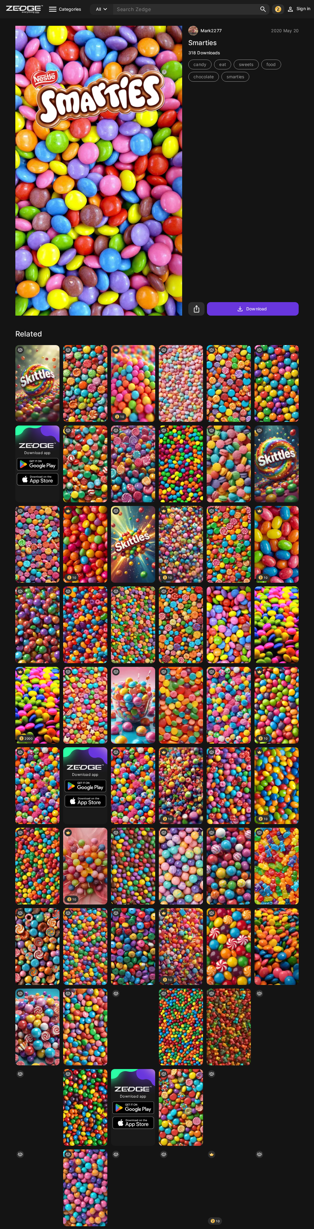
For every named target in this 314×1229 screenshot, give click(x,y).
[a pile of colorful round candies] (229, 1107)
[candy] (229, 383)
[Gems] (277, 946)
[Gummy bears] (133, 1027)
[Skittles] (181, 464)
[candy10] (133, 705)
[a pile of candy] (85, 464)
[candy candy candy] (133, 624)
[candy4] (37, 1027)
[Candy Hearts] (181, 383)
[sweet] (229, 624)
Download (256, 308)
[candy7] (37, 624)
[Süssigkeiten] (229, 464)
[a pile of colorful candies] (181, 866)
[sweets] (181, 1107)
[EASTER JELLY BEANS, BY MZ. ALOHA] (277, 1187)
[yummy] (229, 866)
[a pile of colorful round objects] (229, 705)
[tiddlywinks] (133, 946)
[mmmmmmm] (181, 624)
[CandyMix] (37, 946)
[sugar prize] (229, 785)
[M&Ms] (277, 1107)
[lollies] (85, 383)
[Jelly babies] (277, 866)
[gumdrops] (277, 383)
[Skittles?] (37, 383)
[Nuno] (85, 1027)
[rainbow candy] (229, 544)
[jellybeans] (181, 1187)
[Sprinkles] (37, 1187)
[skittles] (85, 1107)
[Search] (263, 9)
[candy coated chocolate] (133, 866)
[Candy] (85, 624)
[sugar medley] (133, 1187)
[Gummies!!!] (229, 1027)
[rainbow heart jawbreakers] (85, 946)
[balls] (277, 1027)
